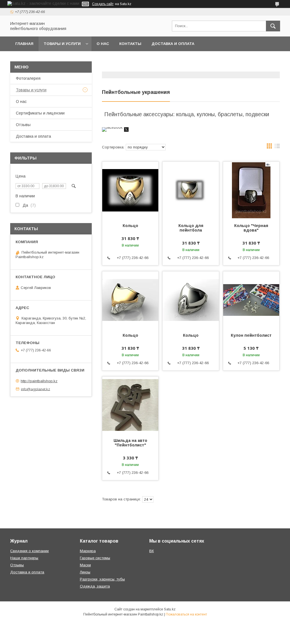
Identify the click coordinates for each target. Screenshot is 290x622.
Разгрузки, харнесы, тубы (102, 579)
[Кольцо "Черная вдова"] (251, 190)
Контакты (130, 44)
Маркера (88, 551)
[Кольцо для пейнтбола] (191, 190)
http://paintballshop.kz (39, 381)
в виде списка (277, 147)
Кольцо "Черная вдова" (251, 227)
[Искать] (273, 26)
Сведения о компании (29, 551)
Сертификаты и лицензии (40, 113)
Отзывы (23, 124)
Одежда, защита (95, 586)
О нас (103, 44)
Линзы (85, 572)
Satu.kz (170, 609)
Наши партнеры (24, 558)
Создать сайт (103, 4)
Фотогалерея (28, 78)
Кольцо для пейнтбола (190, 227)
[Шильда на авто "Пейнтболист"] (130, 405)
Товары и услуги (62, 44)
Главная (24, 44)
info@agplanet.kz (35, 389)
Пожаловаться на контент (186, 614)
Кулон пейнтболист (251, 335)
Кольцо (130, 225)
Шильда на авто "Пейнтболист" (130, 442)
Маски (85, 565)
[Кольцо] (130, 190)
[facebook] (112, 127)
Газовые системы (95, 558)
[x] (126, 130)
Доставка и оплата (173, 44)
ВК (151, 551)
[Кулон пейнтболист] (251, 299)
